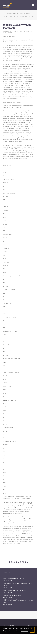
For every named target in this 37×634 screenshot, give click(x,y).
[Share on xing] (25, 562)
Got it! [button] (32, 630)
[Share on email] (27, 562)
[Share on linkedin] (18, 562)
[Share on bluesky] (23, 562)
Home (5, 16)
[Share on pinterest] (16, 562)
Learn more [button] (24, 631)
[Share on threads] (14, 562)
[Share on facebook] (10, 562)
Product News (11, 16)
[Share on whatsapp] (21, 562)
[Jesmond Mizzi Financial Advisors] (7, 5)
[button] (33, 5)
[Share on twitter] (12, 562)
